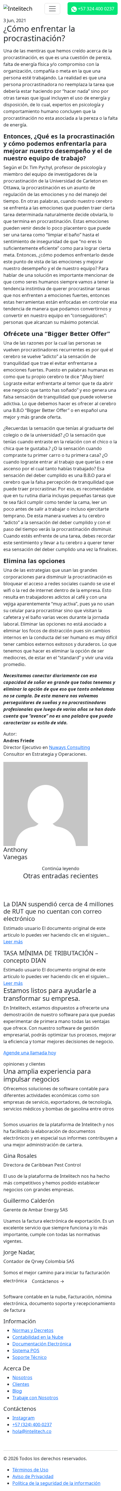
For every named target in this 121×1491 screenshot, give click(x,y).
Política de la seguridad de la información (56, 1483)
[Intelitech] (17, 9)
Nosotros (22, 1377)
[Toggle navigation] (52, 8)
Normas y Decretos (32, 1330)
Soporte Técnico (29, 1357)
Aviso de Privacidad (32, 1476)
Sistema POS (25, 1350)
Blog (17, 1391)
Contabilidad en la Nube (37, 1337)
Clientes (20, 1384)
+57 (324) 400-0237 (32, 1424)
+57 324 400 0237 (95, 9)
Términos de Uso (30, 1470)
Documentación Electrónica (41, 1344)
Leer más (13, 942)
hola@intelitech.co (31, 1431)
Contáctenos (48, 1281)
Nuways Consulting (69, 747)
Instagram (23, 1418)
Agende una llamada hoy (29, 1053)
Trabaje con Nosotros (35, 1398)
